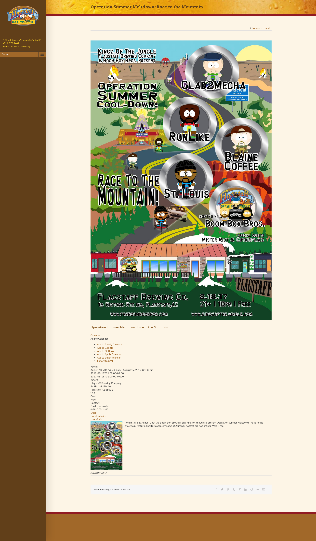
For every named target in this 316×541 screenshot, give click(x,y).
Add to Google (105, 347)
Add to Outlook (105, 350)
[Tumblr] (234, 489)
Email (93, 412)
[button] (99, 338)
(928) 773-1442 (11, 43)
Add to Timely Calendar (110, 344)
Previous (257, 27)
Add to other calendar (109, 357)
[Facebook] (216, 489)
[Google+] (239, 489)
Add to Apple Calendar (109, 354)
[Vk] (257, 489)
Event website (98, 415)
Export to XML (105, 360)
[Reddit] (251, 489)
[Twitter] (222, 489)
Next (267, 27)
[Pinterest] (228, 489)
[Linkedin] (245, 489)
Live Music (96, 419)
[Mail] (263, 489)
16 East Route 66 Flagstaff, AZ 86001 (22, 40)
